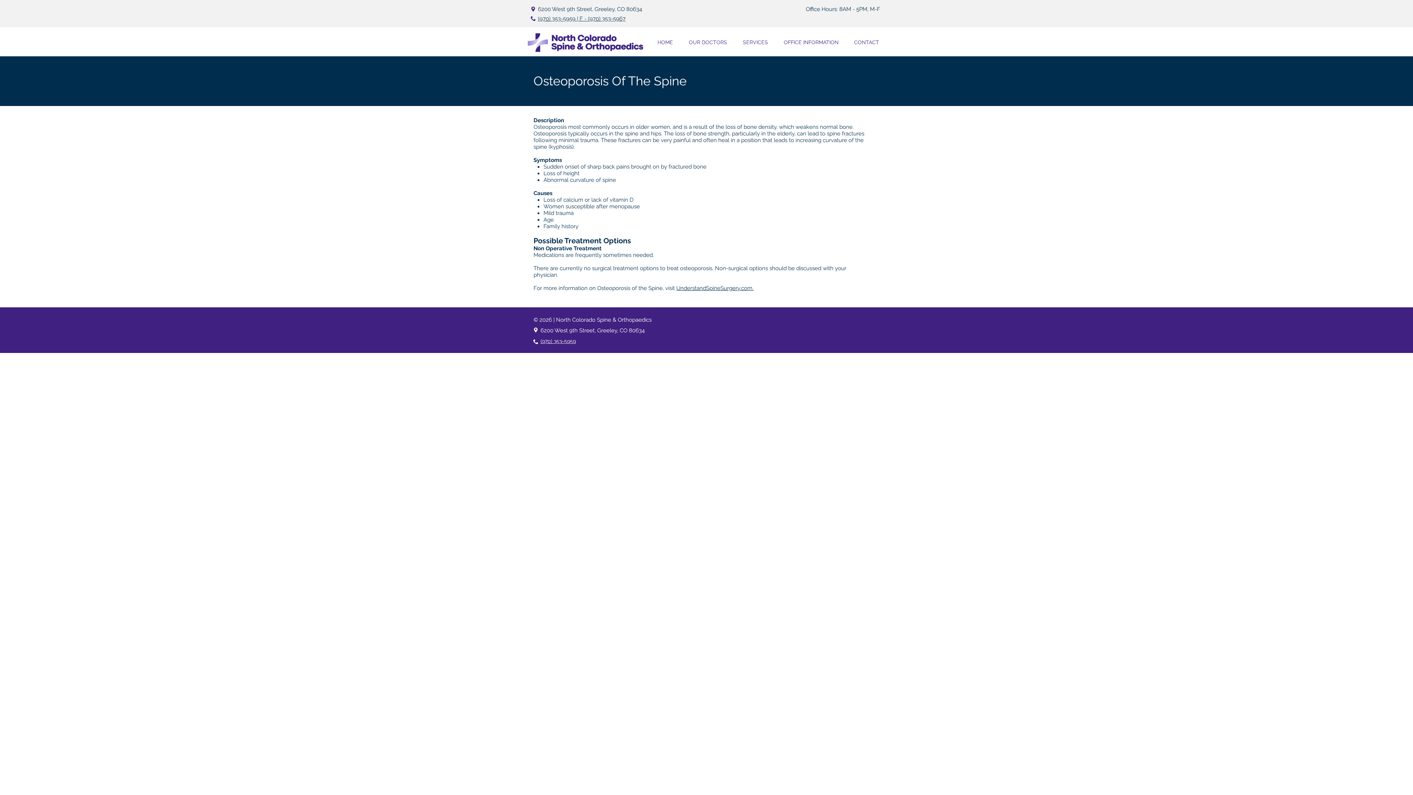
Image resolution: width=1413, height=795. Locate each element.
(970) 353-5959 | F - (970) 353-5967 (582, 18)
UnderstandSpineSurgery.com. (715, 288)
